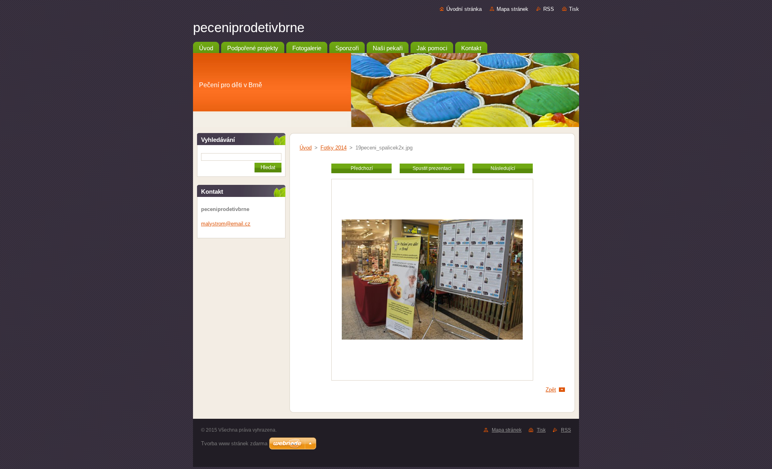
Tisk (574, 9)
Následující (503, 168)
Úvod (306, 148)
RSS (548, 9)
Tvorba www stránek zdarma (234, 443)
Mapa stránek (512, 9)
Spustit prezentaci (432, 168)
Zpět (551, 390)
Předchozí (362, 168)
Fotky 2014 (333, 148)
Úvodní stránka (464, 9)
